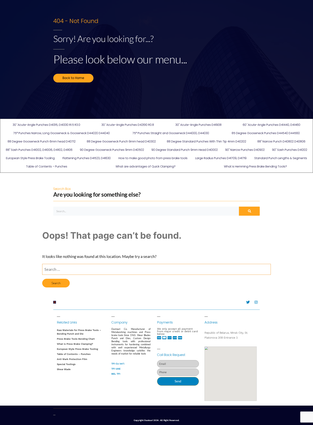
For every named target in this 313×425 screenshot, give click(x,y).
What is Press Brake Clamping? (75, 344)
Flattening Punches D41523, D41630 (86, 158)
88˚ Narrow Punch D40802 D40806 (281, 141)
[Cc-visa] (159, 338)
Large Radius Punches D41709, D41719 (221, 158)
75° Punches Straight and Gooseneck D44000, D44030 (170, 133)
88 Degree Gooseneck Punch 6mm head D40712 (42, 141)
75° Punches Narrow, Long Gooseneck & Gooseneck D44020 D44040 (61, 133)
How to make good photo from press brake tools (152, 158)
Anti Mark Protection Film (72, 359)
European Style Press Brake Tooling (30, 158)
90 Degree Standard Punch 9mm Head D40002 (184, 150)
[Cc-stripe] (180, 338)
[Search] (249, 211)
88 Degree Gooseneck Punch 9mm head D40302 (121, 141)
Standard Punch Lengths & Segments (280, 158)
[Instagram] (256, 302)
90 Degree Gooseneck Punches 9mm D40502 (112, 150)
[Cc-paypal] (170, 338)
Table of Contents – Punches (46, 166)
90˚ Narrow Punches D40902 (245, 150)
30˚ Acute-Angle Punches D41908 (198, 125)
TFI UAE (115, 368)
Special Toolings (66, 364)
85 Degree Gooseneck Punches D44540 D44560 (266, 133)
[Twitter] (248, 302)
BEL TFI (115, 373)
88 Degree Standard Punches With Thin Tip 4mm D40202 (206, 141)
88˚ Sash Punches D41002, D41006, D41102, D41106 (39, 150)
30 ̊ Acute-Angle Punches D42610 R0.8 (127, 125)
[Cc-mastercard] (164, 338)
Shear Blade (64, 369)
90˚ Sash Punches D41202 (289, 150)
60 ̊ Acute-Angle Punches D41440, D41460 (271, 125)
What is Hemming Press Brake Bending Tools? (255, 166)
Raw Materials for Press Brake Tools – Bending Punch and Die (79, 332)
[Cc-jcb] (175, 338)
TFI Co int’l (117, 363)
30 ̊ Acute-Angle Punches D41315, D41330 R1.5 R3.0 (46, 125)
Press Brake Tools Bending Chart (76, 338)
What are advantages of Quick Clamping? (146, 166)
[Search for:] (156, 269)
